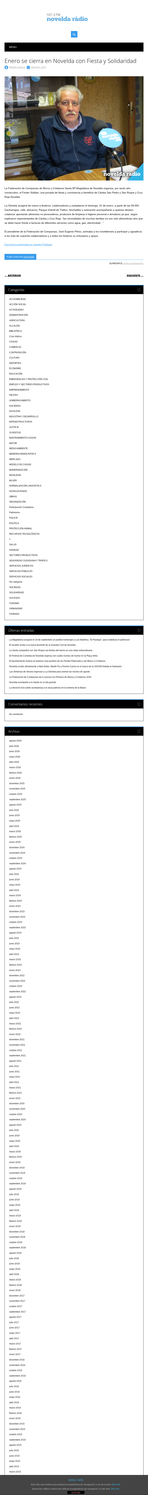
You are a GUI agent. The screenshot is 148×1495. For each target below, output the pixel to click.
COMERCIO (15, 347)
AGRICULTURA (17, 320)
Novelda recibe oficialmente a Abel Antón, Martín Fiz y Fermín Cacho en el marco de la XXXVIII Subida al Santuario (65, 666)
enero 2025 (15, 842)
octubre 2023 (15, 922)
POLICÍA (13, 518)
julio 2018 (14, 1258)
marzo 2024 (15, 895)
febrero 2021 (15, 1093)
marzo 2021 (15, 1087)
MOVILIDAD (15, 475)
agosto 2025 (15, 804)
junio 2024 (14, 879)
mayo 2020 (14, 1141)
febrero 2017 (15, 1349)
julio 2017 (14, 1322)
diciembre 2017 (17, 1295)
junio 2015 (14, 1456)
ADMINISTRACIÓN (18, 315)
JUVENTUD (15, 432)
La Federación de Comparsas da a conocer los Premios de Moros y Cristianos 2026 (50, 677)
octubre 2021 (15, 1050)
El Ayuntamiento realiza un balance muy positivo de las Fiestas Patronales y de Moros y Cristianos (57, 661)
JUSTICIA (14, 427)
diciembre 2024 (17, 847)
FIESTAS (13, 395)
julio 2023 (14, 938)
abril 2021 (14, 1082)
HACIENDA (15, 406)
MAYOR (13, 443)
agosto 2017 (15, 1317)
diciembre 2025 (17, 783)
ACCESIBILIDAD (17, 299)
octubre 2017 (15, 1306)
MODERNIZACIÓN (18, 470)
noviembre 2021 (17, 1045)
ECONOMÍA (15, 368)
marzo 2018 (15, 1279)
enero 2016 (15, 1418)
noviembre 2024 (17, 853)
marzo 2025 (15, 831)
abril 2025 (14, 826)
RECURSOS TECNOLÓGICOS (24, 534)
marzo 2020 (15, 1151)
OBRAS (13, 496)
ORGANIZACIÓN (17, 502)
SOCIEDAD (28, 256)
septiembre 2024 (17, 863)
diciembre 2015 (17, 1424)
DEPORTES (15, 363)
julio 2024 (14, 874)
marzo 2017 (15, 1343)
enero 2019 (15, 1226)
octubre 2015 (15, 1434)
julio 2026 (14, 746)
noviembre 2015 (17, 1429)
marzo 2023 (15, 959)
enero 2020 (15, 1162)
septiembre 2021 (17, 1055)
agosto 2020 (15, 1125)
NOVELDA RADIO (18, 491)
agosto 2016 (15, 1381)
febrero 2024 (15, 901)
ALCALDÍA (14, 326)
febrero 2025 (15, 837)
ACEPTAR (75, 1493)
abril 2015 (14, 1466)
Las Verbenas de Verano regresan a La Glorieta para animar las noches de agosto (49, 671)
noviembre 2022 (17, 981)
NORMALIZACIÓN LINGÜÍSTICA (25, 486)
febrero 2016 (15, 1413)
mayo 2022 (14, 1013)
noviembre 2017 (17, 1301)
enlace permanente (133, 263)
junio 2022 (14, 1007)
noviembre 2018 (17, 1237)
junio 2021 (14, 1071)
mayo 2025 (14, 821)
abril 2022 (14, 1018)
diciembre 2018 (17, 1231)
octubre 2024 (15, 858)
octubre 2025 (15, 794)
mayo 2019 (14, 1205)
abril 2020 (14, 1146)
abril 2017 (14, 1338)
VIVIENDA (14, 614)
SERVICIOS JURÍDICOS (21, 566)
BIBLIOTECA (15, 331)
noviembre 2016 (17, 1365)
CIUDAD (13, 341)
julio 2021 (14, 1066)
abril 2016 (14, 1402)
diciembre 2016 (17, 1360)
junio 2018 (14, 1263)
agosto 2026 (15, 740)
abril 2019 (14, 1210)
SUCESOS (14, 598)
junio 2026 (14, 751)
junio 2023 (14, 943)
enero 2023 (15, 970)
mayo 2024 (14, 885)
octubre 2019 (15, 1178)
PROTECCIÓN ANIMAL (20, 528)
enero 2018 (15, 1290)
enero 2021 (15, 1098)
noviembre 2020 (17, 1109)
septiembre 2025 (17, 799)
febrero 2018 (15, 1285)
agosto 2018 (15, 1253)
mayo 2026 (14, 757)
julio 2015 (14, 1450)
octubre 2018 (15, 1242)
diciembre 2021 (17, 1039)
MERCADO (14, 459)
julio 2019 (14, 1194)
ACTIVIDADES (16, 310)
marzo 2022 (15, 1023)
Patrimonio (14, 512)
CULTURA (14, 357)
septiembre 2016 (17, 1376)
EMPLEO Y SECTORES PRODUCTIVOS (29, 384)
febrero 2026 (15, 773)
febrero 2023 (15, 965)
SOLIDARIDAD (16, 592)
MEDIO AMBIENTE (18, 448)
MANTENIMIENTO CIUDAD (22, 438)
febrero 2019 (15, 1221)
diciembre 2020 (17, 1103)
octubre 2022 (15, 986)
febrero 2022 (15, 1029)
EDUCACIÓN (15, 374)
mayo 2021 (14, 1077)
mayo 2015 (14, 1461)
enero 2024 (15, 906)
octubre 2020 (15, 1114)
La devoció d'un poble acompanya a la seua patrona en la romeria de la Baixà (47, 687)
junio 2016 (14, 1392)
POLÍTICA (14, 523)
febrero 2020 (15, 1157)
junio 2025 (14, 815)
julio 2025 (14, 810)
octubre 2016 (15, 1370)
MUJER (13, 480)
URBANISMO (15, 608)
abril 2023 (14, 954)
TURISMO (14, 603)
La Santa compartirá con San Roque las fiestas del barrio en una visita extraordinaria (50, 650)
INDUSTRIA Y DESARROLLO (23, 416)
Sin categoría (15, 582)
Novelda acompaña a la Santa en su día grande (32, 682)
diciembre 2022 (17, 975)
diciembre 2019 (17, 1167)
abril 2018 (14, 1274)
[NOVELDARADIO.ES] (74, 24)
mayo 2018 (14, 1269)
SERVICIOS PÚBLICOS (20, 571)
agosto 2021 (15, 1061)
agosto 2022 (15, 997)
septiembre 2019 (17, 1183)
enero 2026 (15, 778)
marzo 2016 (15, 1407)
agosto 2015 (15, 1445)
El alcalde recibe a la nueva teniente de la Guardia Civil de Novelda (42, 645)
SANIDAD (14, 550)
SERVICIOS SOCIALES (20, 576)
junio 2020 (14, 1135)
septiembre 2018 (17, 1247)
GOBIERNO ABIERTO (20, 400)
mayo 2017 (14, 1333)
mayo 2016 (14, 1397)
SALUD (13, 544)
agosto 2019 (15, 1189)
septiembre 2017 (17, 1312)
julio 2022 (14, 1002)
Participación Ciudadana (21, 507)
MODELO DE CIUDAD (20, 464)
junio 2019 (14, 1199)
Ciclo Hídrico (15, 336)
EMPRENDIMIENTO (19, 390)
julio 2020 (14, 1130)
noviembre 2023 (17, 917)
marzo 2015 (15, 1471)
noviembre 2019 (17, 1173)
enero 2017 (15, 1354)
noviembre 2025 (17, 788)
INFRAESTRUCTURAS (20, 421)
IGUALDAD (14, 411)
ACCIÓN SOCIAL (17, 304)
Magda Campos (17, 67)
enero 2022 (15, 1034)
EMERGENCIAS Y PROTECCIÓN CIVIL (28, 379)
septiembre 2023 (17, 927)
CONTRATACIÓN (17, 352)
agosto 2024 (15, 869)
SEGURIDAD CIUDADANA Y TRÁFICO (28, 560)
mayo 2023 (14, 949)
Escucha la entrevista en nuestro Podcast (28, 244)
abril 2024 (14, 890)
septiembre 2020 (17, 1119)
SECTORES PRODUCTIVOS (23, 555)
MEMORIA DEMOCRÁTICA (22, 454)
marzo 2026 (15, 767)
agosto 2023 (15, 933)
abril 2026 (14, 762)
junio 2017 (14, 1327)
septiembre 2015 (17, 1440)
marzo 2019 (15, 1215)
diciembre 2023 (17, 911)
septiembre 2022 (17, 991)
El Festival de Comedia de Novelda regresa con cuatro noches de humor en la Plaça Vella (53, 656)
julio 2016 (14, 1386)
